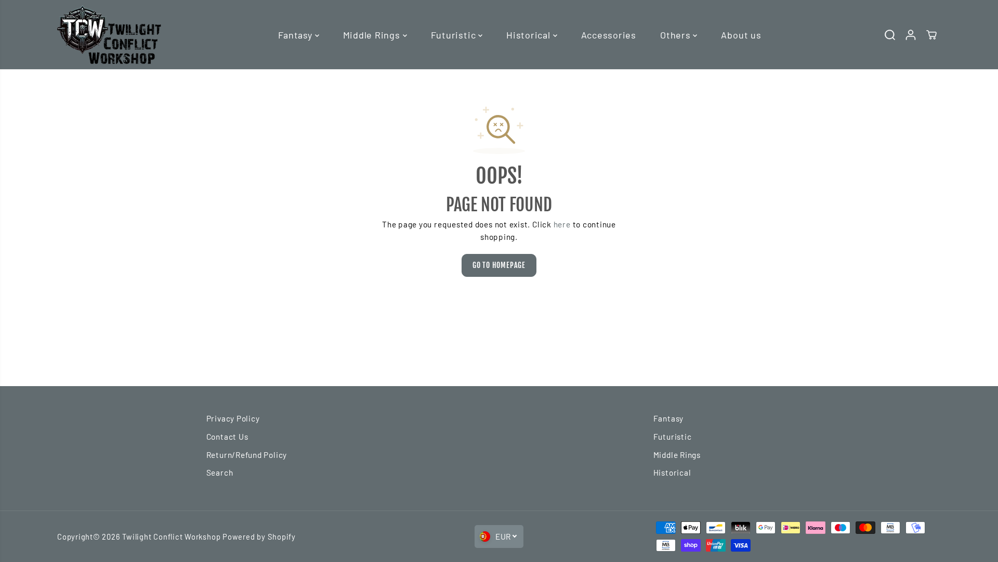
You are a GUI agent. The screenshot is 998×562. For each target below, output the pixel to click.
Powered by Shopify (259, 536)
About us (741, 35)
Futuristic (454, 35)
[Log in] (910, 34)
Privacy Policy (233, 418)
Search (219, 472)
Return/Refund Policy (246, 454)
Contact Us (227, 436)
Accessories (608, 35)
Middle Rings (373, 35)
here (562, 224)
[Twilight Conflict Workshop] (109, 34)
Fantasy (296, 35)
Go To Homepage (499, 265)
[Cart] (931, 34)
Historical (529, 35)
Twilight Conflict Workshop (171, 536)
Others (676, 35)
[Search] (890, 34)
